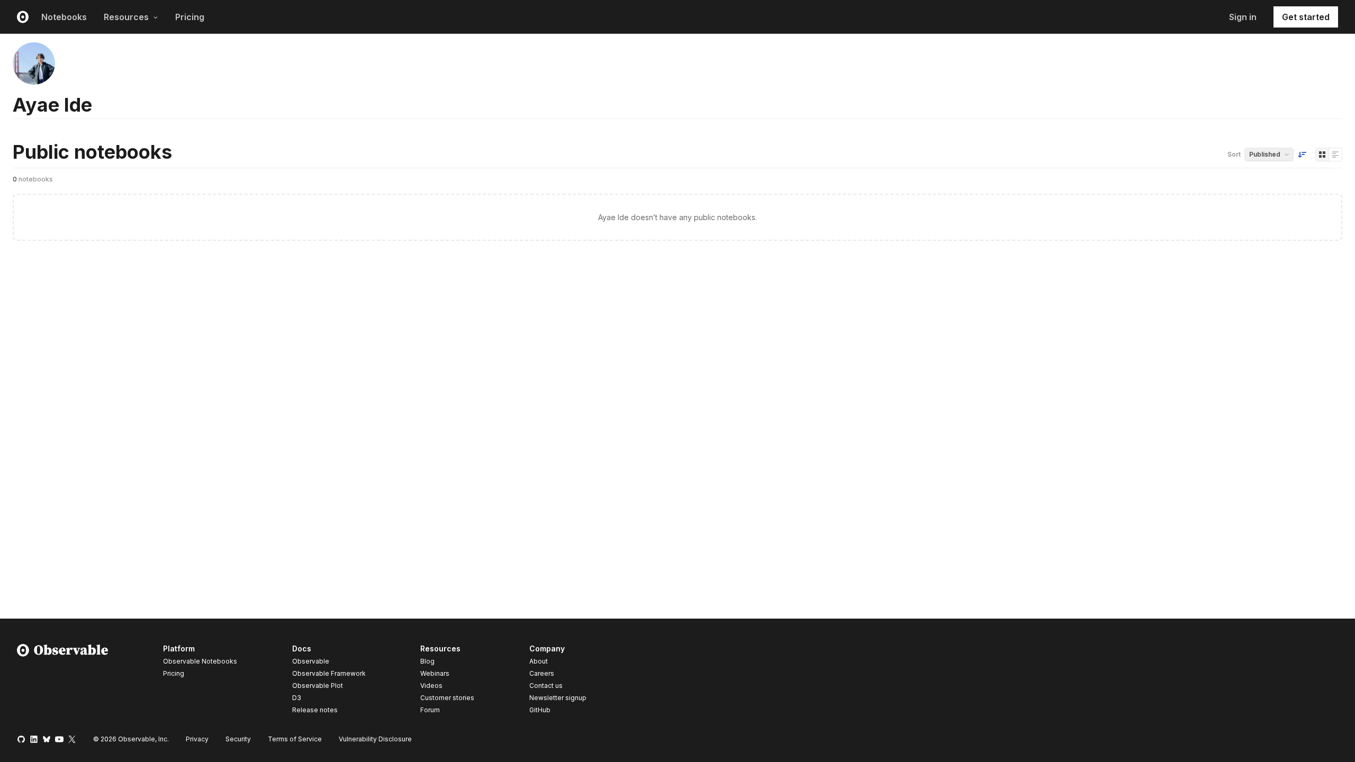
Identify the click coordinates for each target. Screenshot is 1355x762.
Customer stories (447, 698)
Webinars (434, 673)
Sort (1234, 154)
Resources (126, 17)
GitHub (539, 710)
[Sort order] (1302, 155)
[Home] (63, 681)
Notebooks (64, 17)
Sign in (1243, 17)
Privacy (197, 739)
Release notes (315, 710)
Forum (430, 710)
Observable (310, 661)
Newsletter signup (557, 698)
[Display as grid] (1322, 154)
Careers (541, 673)
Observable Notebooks (200, 661)
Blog (427, 661)
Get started (1306, 17)
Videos (431, 686)
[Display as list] (1335, 154)
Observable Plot (317, 686)
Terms (295, 739)
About (538, 661)
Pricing (189, 17)
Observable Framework (329, 673)
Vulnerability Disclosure (375, 739)
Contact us (546, 686)
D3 (296, 698)
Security (238, 739)
